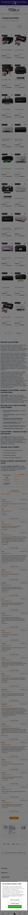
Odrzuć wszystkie (14, 900)
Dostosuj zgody (15, 903)
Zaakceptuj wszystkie (14, 906)
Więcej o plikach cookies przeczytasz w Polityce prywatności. (13, 896)
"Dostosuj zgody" (15, 894)
